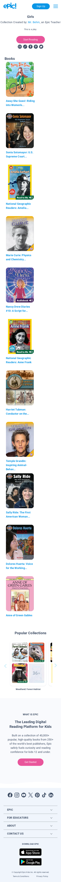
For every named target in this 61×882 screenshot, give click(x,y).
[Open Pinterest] (37, 795)
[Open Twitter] (30, 795)
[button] (28, 663)
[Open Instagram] (17, 795)
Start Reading (30, 39)
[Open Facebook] (10, 795)
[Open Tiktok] (44, 795)
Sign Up (41, 6)
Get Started (30, 762)
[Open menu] (55, 6)
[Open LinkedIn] (51, 795)
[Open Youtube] (23, 795)
